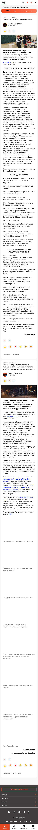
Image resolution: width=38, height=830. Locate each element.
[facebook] (9, 812)
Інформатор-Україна (11, 821)
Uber (19, 773)
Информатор (8, 62)
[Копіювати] (13, 31)
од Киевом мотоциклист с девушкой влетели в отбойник (18, 487)
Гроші (25, 821)
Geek (20, 821)
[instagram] (14, 812)
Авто (31, 821)
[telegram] (24, 812)
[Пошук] (31, 2)
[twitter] (19, 812)
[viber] (29, 812)
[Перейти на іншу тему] (27, 2)
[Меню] (35, 2)
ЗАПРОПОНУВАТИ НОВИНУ (19, 789)
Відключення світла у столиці (23, 11)
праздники (16, 354)
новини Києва (6, 354)
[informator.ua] (3, 2)
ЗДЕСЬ (11, 514)
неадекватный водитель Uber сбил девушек (16, 480)
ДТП (14, 773)
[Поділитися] (9, 31)
